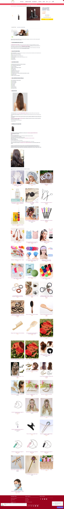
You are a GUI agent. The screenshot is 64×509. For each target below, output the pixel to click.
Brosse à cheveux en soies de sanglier (32, 314)
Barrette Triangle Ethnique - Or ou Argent (32, 394)
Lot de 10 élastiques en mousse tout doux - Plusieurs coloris (46, 278)
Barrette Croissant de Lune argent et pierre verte (17, 452)
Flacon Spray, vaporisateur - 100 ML (46, 469)
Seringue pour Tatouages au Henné (17, 224)
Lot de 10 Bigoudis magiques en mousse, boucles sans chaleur (32, 221)
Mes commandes (27, 499)
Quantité (55, 172)
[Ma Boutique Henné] (13, 1)
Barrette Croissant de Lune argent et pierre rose (32, 452)
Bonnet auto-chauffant (32, 184)
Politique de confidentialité (14, 498)
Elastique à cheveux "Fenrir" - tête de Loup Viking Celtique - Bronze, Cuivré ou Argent (46, 296)
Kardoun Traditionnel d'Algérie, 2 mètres (32, 359)
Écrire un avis (47, 19)
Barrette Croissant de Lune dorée (46, 394)
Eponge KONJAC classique (32, 277)
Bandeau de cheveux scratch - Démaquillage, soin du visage (46, 260)
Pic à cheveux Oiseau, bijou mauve (32, 474)
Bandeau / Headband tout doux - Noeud (17, 259)
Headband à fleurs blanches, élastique (32, 412)
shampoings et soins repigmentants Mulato (25, 142)
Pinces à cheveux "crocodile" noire (32, 433)
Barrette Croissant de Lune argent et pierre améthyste (17, 430)
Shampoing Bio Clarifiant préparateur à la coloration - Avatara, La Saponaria (17, 203)
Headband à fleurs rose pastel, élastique (46, 416)
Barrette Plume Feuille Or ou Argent (32, 370)
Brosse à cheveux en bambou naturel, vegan (46, 315)
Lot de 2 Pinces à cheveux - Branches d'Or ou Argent (46, 376)
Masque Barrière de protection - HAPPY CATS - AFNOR (17, 491)
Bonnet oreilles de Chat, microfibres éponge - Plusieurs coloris (32, 242)
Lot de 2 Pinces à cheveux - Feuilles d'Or (17, 394)
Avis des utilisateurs (21, 27)
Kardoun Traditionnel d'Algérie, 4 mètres (46, 337)
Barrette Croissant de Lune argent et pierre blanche (17, 412)
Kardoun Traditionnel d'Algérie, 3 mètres (17, 359)
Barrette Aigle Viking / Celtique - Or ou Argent (17, 376)
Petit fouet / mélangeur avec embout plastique (46, 221)
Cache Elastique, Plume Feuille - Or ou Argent (32, 296)
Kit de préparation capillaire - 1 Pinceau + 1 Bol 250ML (32, 203)
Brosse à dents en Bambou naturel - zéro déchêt (17, 470)
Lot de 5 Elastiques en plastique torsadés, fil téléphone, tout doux (17, 296)
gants (25, 141)
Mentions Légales (13, 499)
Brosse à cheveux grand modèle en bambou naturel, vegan (32, 333)
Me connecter (26, 498)
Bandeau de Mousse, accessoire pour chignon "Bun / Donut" (46, 355)
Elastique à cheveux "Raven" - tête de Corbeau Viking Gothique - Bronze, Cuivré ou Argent (17, 315)
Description (13, 27)
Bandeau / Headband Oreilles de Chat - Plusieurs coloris (46, 242)
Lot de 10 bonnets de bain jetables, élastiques (46, 184)
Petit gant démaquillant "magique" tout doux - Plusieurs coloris (17, 278)
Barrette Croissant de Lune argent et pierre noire (46, 452)
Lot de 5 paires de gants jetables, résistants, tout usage (17, 185)
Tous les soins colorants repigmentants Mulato (17, 118)
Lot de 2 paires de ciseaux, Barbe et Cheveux (46, 203)
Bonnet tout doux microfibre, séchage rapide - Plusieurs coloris (32, 260)
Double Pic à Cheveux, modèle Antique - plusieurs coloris (46, 434)
